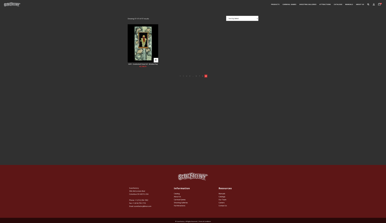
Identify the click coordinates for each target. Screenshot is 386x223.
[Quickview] (156, 60)
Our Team (222, 200)
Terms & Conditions (205, 221)
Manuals (222, 194)
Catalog (177, 194)
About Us (177, 197)
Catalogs (222, 197)
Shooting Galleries (181, 203)
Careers (222, 203)
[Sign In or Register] (374, 4)
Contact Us (223, 206)
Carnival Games (180, 200)
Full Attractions (179, 206)
